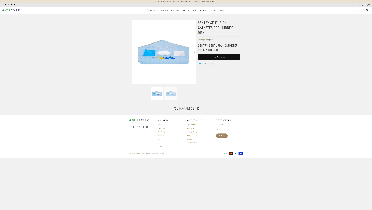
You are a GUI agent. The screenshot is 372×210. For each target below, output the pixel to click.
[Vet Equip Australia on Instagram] (8, 5)
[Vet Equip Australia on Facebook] (5, 5)
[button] (156, 10)
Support (189, 135)
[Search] (367, 10)
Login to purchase (219, 57)
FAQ (159, 143)
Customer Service (191, 124)
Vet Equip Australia (138, 153)
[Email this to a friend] (215, 64)
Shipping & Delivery (192, 132)
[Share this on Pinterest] (210, 64)
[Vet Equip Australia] (11, 10)
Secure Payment (191, 128)
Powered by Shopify (159, 153)
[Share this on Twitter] (200, 64)
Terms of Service (162, 135)
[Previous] (133, 52)
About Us (160, 124)
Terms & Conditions (192, 143)
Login (362, 5)
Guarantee (189, 139)
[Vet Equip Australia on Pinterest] (11, 5)
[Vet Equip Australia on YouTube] (17, 5)
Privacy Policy (161, 128)
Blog (159, 139)
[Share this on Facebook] (205, 64)
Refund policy (161, 132)
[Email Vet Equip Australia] (2, 5)
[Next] (194, 52)
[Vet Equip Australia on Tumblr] (14, 5)
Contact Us (160, 146)
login (203, 40)
